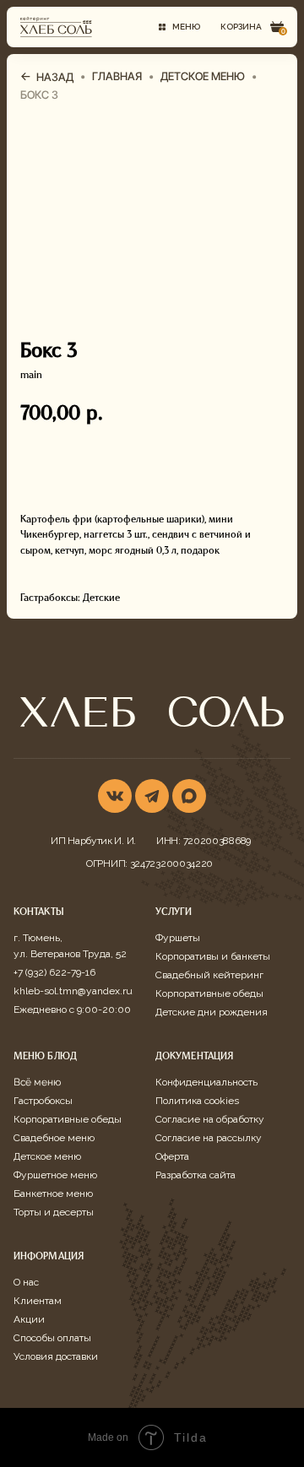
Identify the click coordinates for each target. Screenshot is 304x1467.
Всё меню (37, 1082)
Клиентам (38, 1301)
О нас (26, 1282)
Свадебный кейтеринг (209, 975)
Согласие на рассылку (208, 1138)
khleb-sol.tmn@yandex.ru (73, 991)
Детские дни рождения (211, 1012)
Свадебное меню (54, 1138)
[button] (179, 27)
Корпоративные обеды (209, 993)
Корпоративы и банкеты (212, 956)
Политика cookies (197, 1101)
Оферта (172, 1156)
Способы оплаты (52, 1338)
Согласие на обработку (209, 1119)
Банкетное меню (53, 1193)
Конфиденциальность (206, 1082)
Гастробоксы (43, 1101)
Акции (29, 1319)
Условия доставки (56, 1356)
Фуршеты (177, 938)
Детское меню (47, 1156)
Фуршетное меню (55, 1175)
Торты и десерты (54, 1212)
